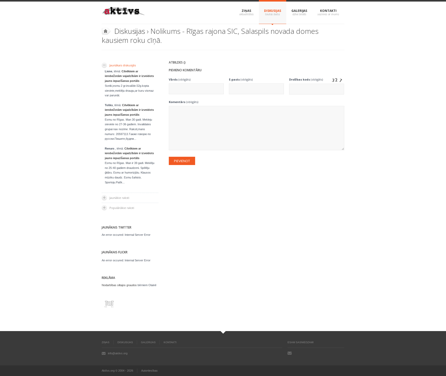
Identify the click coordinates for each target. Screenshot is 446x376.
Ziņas (246, 11)
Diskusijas (272, 11)
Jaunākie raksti (119, 198)
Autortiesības (149, 370)
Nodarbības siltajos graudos (119, 285)
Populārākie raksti (121, 208)
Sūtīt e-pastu (290, 353)
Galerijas (299, 11)
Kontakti (328, 11)
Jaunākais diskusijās (122, 65)
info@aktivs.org (118, 353)
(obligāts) (179, 79)
